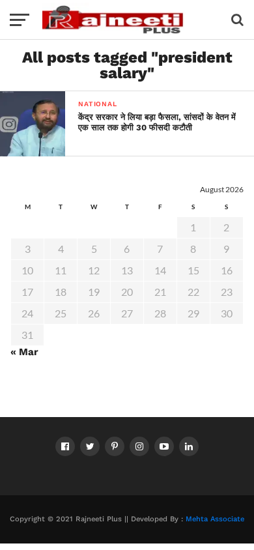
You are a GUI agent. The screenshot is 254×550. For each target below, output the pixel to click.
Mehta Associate (215, 519)
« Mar (24, 352)
